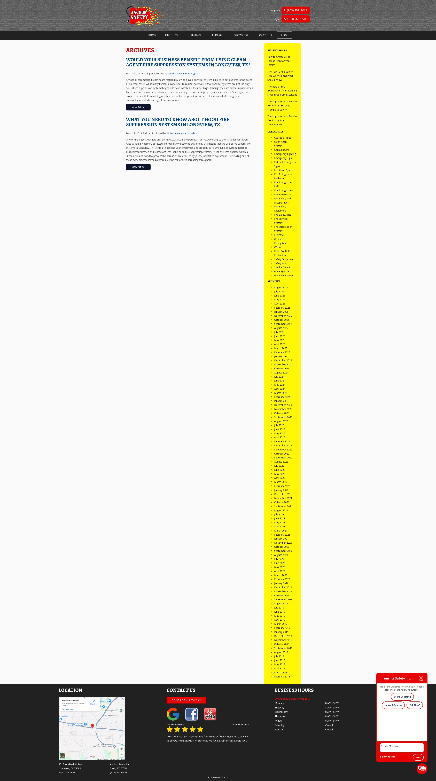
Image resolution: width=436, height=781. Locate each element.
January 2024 (281, 400)
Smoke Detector (283, 267)
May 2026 (279, 299)
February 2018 (282, 676)
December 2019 (283, 587)
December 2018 (283, 636)
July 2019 (279, 607)
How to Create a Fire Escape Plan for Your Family (278, 61)
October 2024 (281, 368)
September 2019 (283, 599)
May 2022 (279, 473)
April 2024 (279, 388)
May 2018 (279, 664)
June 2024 (279, 380)
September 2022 (283, 457)
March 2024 (280, 392)
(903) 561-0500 (296, 19)
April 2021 (279, 526)
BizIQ (383, 756)
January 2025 (281, 356)
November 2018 (283, 640)
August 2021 (281, 510)
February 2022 (282, 486)
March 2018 (280, 672)
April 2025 (279, 344)
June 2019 (279, 611)
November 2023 (283, 409)
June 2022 (279, 469)
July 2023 (279, 425)
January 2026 (281, 311)
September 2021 (283, 506)
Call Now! (414, 705)
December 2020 (283, 542)
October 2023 (281, 413)
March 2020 (280, 575)
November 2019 (283, 591)
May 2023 (279, 433)
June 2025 (279, 336)
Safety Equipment (284, 259)
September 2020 (283, 550)
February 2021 (282, 534)
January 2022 (281, 490)
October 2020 (281, 546)
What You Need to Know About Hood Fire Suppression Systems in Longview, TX (178, 121)
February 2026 (282, 307)
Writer (171, 73)
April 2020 (279, 571)
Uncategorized (282, 271)
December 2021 (283, 494)
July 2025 (279, 332)
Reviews (196, 35)
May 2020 (279, 567)
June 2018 (279, 660)
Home (152, 35)
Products (171, 35)
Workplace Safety (283, 275)
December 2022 (283, 445)
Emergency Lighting (285, 153)
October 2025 (281, 319)
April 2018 (279, 668)
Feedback (217, 35)
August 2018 (281, 652)
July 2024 (279, 376)
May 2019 (279, 615)
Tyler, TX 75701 (118, 768)
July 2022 (279, 465)
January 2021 (281, 538)
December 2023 (283, 405)
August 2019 (281, 603)
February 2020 (282, 579)
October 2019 (281, 595)
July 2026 (279, 291)
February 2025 (282, 352)
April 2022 (279, 477)
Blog (284, 35)
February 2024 (282, 397)
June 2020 (279, 563)
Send (418, 757)
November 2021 (283, 498)
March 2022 (280, 481)
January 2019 (281, 632)
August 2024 (281, 372)
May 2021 (279, 522)
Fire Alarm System (284, 170)
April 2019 (279, 619)
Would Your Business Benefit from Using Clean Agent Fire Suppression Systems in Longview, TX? (188, 62)
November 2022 (283, 449)
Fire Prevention (282, 194)
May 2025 (279, 340)
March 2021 (280, 530)
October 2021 (281, 502)
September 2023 (283, 417)
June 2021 (279, 518)
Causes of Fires (282, 137)
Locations (265, 35)
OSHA (277, 247)
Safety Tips (280, 263)
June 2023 (279, 429)
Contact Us (240, 35)
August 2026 (281, 287)
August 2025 (281, 328)
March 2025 (280, 348)
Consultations (281, 149)
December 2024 (283, 360)
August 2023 (281, 421)
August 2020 (281, 555)
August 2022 (281, 461)
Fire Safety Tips (282, 214)
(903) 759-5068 (296, 10)
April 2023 (279, 437)
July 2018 (279, 656)
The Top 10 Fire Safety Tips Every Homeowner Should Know (280, 75)
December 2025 (283, 315)
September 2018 (283, 648)
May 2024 (279, 384)
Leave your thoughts (186, 73)
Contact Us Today (186, 700)
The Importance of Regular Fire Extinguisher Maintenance (282, 120)
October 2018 (281, 644)
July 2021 (279, 514)
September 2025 (283, 323)
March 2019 (280, 623)
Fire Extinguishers (283, 190)
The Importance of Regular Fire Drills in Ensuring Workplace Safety (282, 105)
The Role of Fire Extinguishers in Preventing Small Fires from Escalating (282, 90)
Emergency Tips (283, 158)
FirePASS (279, 235)
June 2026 (279, 295)
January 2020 (281, 583)
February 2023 (282, 441)
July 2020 (279, 558)
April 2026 (279, 303)
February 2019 (282, 627)
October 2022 (281, 453)
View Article (138, 107)
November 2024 (283, 364)
